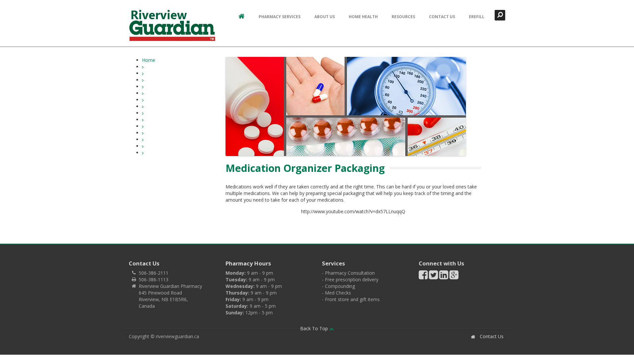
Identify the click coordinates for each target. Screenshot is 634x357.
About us (324, 17)
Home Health (363, 17)
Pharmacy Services (279, 17)
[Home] (172, 25)
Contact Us (442, 17)
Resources (403, 17)
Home (148, 60)
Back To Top (314, 328)
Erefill (476, 17)
